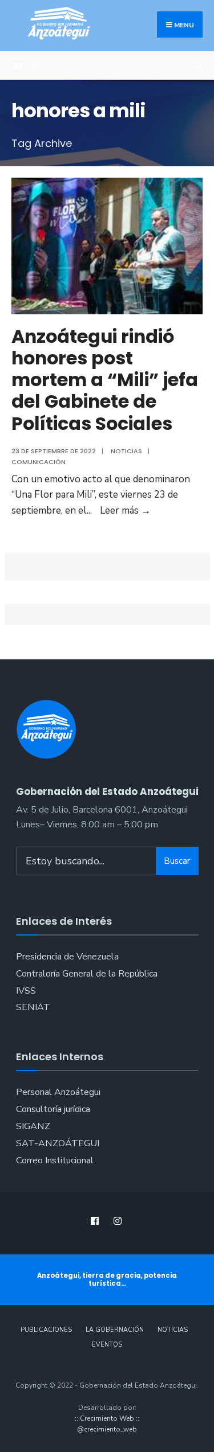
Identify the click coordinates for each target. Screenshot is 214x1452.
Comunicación (38, 461)
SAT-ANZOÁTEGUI (57, 1143)
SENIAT (33, 1007)
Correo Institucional (55, 1160)
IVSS (26, 991)
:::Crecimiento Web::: (107, 1418)
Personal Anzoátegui (58, 1092)
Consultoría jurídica (53, 1109)
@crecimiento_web (107, 1429)
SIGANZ (33, 1126)
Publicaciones (46, 1330)
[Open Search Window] (196, 66)
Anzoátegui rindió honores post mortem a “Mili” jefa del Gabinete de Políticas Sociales (104, 380)
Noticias (126, 451)
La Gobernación (115, 1330)
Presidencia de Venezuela (67, 956)
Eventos (107, 1344)
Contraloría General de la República (87, 973)
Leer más (125, 510)
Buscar (177, 861)
